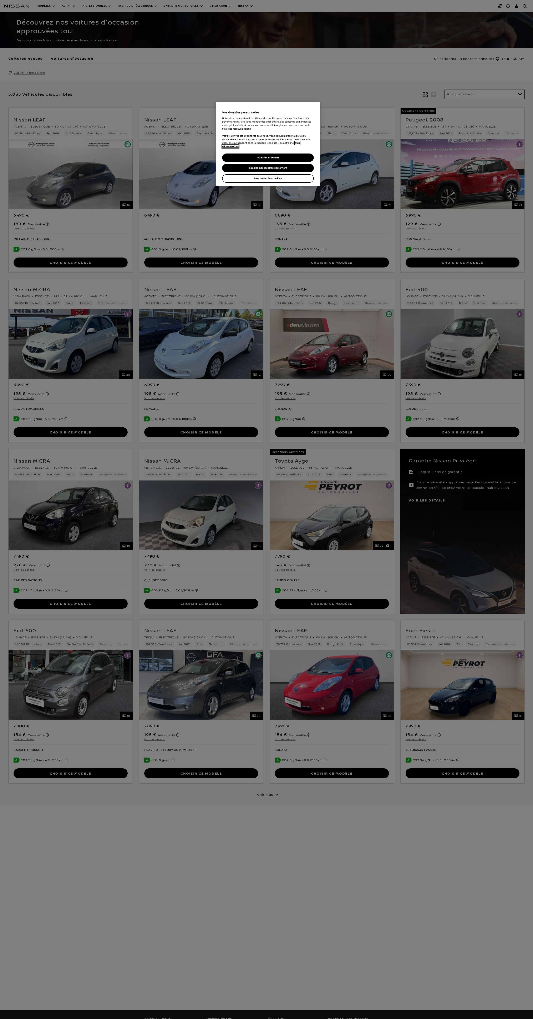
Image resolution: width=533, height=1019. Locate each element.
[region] (268, 144)
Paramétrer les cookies (268, 178)
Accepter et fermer (268, 157)
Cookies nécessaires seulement (268, 168)
